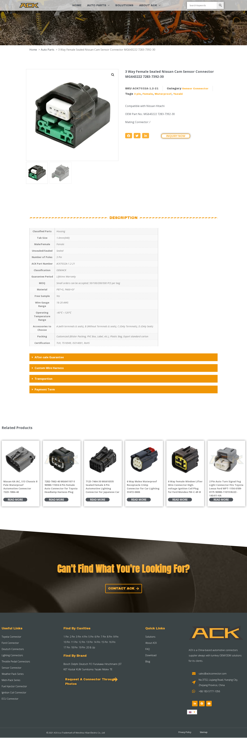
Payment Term (45, 389)
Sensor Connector (195, 88)
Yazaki (178, 94)
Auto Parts (96, 5)
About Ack (148, 5)
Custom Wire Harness (49, 368)
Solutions (124, 5)
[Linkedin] (195, 703)
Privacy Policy (184, 732)
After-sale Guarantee (49, 357)
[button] (113, 75)
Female (147, 94)
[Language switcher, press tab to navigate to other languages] (192, 712)
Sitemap (204, 732)
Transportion (43, 379)
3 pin (137, 94)
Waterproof (163, 94)
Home (76, 5)
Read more (15, 499)
